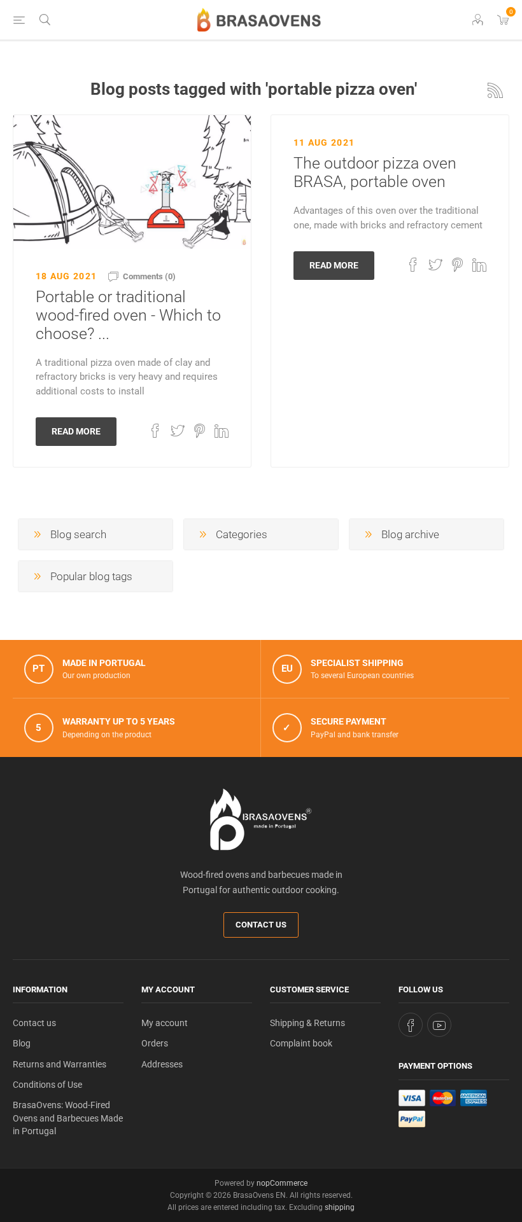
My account (164, 1023)
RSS (495, 90)
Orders (154, 1043)
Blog (22, 1043)
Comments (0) (149, 276)
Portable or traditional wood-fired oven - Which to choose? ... (128, 315)
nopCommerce (282, 1183)
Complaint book (301, 1043)
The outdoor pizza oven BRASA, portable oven (374, 172)
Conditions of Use (47, 1085)
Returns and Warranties (59, 1064)
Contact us (261, 924)
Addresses (162, 1064)
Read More (76, 431)
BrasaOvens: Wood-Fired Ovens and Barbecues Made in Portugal (68, 1118)
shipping (340, 1207)
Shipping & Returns (307, 1023)
